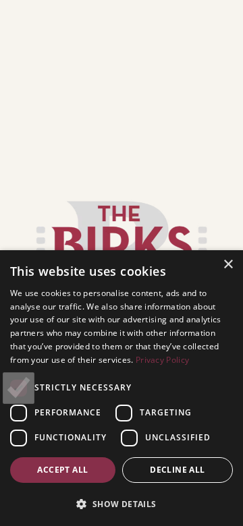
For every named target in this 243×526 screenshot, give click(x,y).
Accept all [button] (62, 469)
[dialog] (121, 388)
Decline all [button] (177, 469)
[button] (121, 503)
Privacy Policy (162, 360)
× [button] (228, 265)
